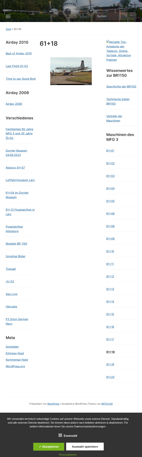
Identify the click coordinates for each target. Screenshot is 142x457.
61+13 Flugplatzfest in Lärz (20, 212)
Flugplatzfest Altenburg (14, 229)
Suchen (132, 16)
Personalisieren (68, 454)
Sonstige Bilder (15, 256)
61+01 (110, 150)
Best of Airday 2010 (19, 53)
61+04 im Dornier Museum (17, 195)
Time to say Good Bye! (21, 78)
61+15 (110, 314)
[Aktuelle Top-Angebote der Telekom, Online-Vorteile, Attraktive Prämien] (121, 50)
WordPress (53, 403)
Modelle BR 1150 (16, 243)
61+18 (110, 352)
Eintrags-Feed (15, 353)
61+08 (110, 226)
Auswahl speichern (85, 446)
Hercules (11, 306)
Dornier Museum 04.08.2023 (16, 153)
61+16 (110, 326)
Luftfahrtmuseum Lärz (20, 180)
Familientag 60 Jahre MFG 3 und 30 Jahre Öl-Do (19, 133)
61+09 (110, 238)
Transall (11, 269)
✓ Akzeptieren (49, 446)
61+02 (110, 163)
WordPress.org (15, 366)
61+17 (110, 339)
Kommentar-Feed (17, 359)
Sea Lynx (11, 294)
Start (8, 29)
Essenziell (70, 435)
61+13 (110, 289)
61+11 (110, 264)
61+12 (110, 276)
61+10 (110, 251)
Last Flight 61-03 (17, 66)
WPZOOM (107, 403)
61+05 (110, 201)
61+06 (110, 213)
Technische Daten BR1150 (118, 101)
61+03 (110, 176)
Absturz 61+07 (15, 167)
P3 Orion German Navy (17, 321)
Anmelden (12, 346)
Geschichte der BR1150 (121, 86)
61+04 (110, 188)
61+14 (110, 301)
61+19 (110, 364)
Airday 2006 (14, 104)
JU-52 (10, 281)
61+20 (110, 377)
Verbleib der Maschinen (114, 118)
